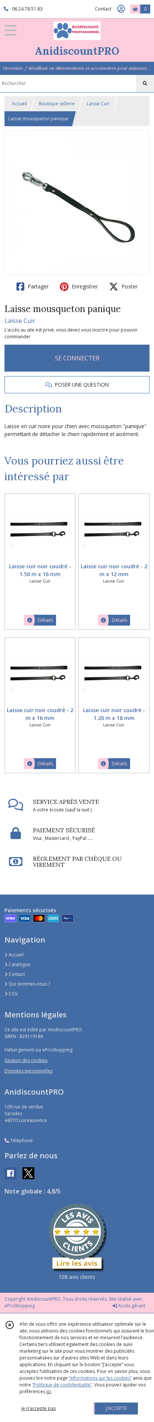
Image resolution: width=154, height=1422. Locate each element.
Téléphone (21, 1140)
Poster (129, 286)
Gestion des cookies (25, 1060)
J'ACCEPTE (116, 1408)
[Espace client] (121, 9)
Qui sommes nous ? (28, 984)
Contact (103, 9)
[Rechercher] (145, 83)
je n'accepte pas (38, 1408)
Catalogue (18, 964)
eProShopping (19, 1306)
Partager (37, 286)
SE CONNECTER (77, 358)
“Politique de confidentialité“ (62, 1385)
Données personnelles (28, 1071)
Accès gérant (131, 1306)
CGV (12, 993)
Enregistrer (84, 286)
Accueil (19, 103)
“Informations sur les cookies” (100, 1378)
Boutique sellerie (57, 103)
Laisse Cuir (98, 103)
